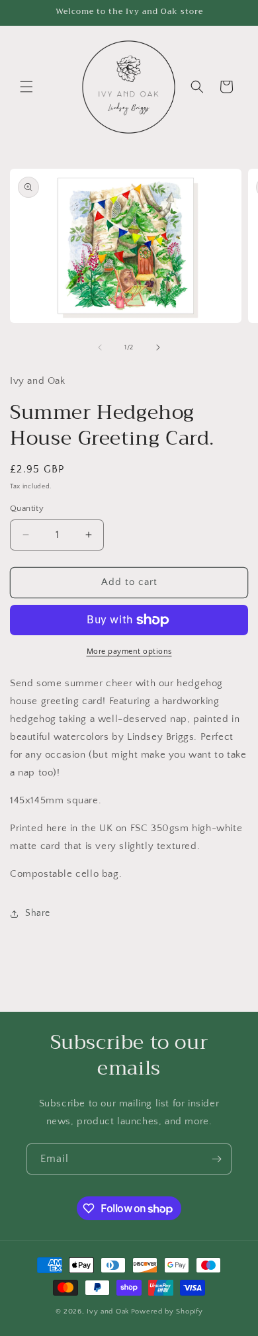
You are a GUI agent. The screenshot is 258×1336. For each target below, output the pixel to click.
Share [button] (37, 913)
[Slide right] (158, 347)
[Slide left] (99, 347)
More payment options (129, 651)
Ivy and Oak (108, 1311)
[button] (26, 86)
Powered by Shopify (167, 1311)
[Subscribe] (216, 1159)
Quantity (27, 508)
